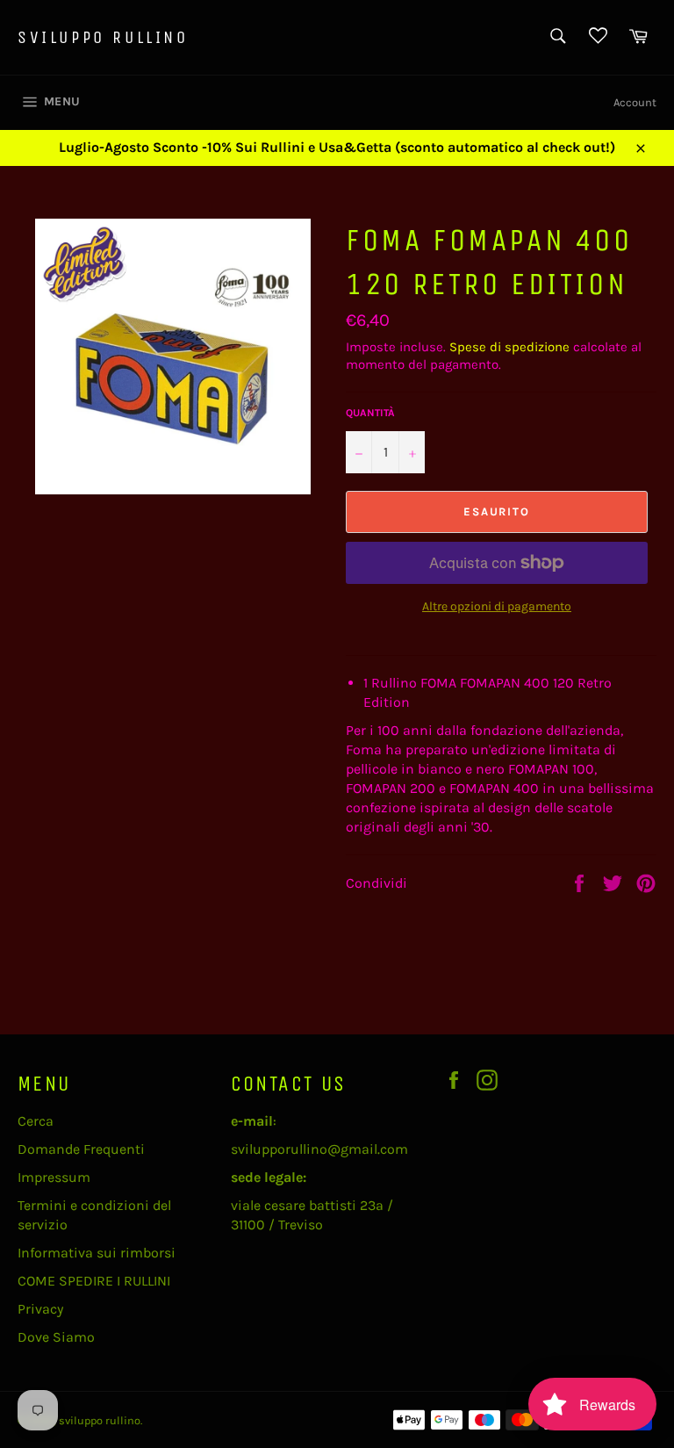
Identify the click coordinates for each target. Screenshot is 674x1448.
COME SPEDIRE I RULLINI (94, 1280)
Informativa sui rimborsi (97, 1252)
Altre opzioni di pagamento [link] (496, 606)
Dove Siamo (56, 1337)
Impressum (54, 1177)
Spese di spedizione (509, 347)
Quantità (370, 413)
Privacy (40, 1308)
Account (634, 102)
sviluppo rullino (103, 37)
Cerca (36, 1121)
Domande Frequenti (81, 1149)
